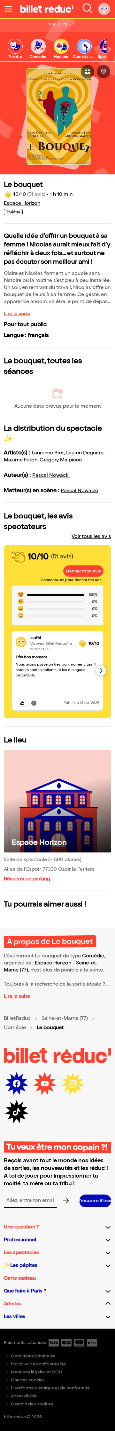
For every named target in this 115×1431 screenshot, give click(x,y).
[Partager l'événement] (87, 71)
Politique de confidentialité (38, 1364)
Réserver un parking (27, 879)
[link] (15, 49)
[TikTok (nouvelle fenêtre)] (16, 1112)
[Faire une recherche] (87, 9)
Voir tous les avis (91, 536)
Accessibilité (24, 1396)
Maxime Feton (20, 460)
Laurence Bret (48, 453)
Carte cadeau (20, 1278)
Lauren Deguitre (84, 453)
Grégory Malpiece (61, 460)
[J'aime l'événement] (103, 71)
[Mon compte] (104, 9)
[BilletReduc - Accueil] (46, 9)
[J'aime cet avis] (22, 703)
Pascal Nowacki (51, 475)
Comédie (93, 956)
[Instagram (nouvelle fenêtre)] (73, 1084)
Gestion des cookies (32, 1404)
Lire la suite (17, 314)
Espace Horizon (22, 203)
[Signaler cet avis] (33, 703)
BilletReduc (17, 1018)
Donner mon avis (83, 571)
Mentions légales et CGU (36, 1372)
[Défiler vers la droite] (109, 49)
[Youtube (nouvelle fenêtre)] (44, 1084)
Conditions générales (33, 1356)
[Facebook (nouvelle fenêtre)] (16, 1084)
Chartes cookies (28, 1380)
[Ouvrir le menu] (11, 9)
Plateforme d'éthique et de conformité (50, 1388)
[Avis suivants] (101, 671)
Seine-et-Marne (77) (65, 1018)
